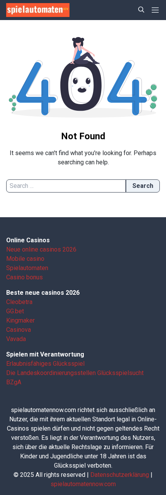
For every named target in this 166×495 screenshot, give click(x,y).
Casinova (18, 329)
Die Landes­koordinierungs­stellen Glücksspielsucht (75, 373)
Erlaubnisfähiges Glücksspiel (45, 363)
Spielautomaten (27, 268)
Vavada (16, 339)
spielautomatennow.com (83, 484)
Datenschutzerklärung (119, 474)
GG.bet (15, 311)
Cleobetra (19, 302)
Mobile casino (25, 258)
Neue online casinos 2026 (41, 249)
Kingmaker (20, 320)
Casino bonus (24, 277)
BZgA (13, 382)
